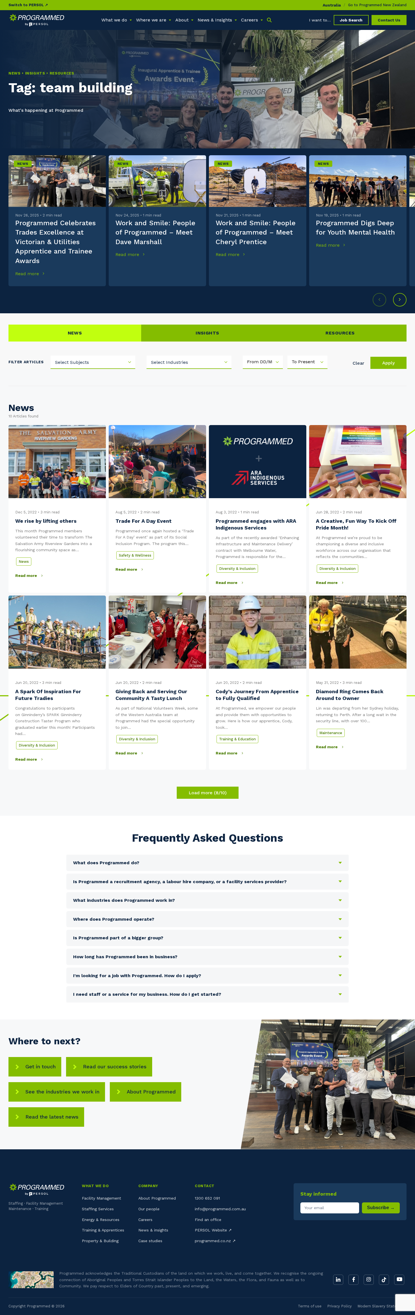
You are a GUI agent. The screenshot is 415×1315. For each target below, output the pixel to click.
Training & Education (237, 739)
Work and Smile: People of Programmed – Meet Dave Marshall (155, 232)
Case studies (150, 1241)
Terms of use (310, 1306)
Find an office (208, 1219)
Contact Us (389, 20)
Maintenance (330, 733)
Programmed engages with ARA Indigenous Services (256, 524)
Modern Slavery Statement (382, 1306)
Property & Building (100, 1241)
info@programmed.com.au (220, 1209)
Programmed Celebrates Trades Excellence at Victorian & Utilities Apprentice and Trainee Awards (55, 242)
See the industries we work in (62, 1092)
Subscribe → (381, 1207)
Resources (340, 333)
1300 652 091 (207, 1198)
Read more (27, 273)
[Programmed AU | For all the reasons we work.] (36, 20)
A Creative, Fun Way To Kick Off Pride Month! (356, 524)
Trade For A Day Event (143, 521)
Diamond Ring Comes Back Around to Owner (349, 694)
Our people (149, 1209)
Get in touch (40, 1066)
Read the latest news (51, 1117)
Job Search (351, 20)
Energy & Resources (100, 1219)
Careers (145, 1219)
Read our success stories (115, 1066)
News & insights (153, 1230)
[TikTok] (384, 1280)
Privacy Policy (339, 1306)
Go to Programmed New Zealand (377, 5)
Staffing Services (98, 1209)
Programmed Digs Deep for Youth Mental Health (355, 228)
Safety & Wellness (135, 555)
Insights (207, 333)
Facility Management (101, 1198)
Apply (388, 363)
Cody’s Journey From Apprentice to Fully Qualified (257, 694)
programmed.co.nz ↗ (215, 1241)
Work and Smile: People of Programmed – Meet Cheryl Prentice (256, 232)
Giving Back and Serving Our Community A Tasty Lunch (151, 694)
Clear (358, 363)
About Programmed (151, 1092)
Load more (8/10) (208, 792)
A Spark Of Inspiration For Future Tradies (48, 694)
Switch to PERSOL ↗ (28, 5)
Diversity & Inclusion (237, 568)
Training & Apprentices (103, 1230)
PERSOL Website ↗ (213, 1230)
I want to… (320, 20)
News (22, 164)
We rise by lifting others (46, 521)
